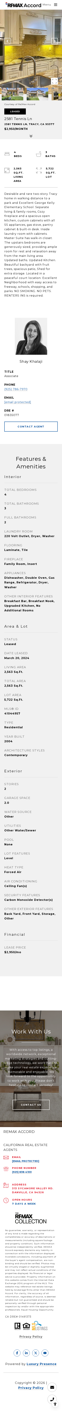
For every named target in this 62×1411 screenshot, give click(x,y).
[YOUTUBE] (45, 1353)
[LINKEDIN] (26, 1353)
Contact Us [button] (31, 1104)
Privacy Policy (31, 1336)
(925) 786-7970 (16, 389)
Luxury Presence (42, 1364)
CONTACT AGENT (31, 426)
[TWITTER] (35, 1353)
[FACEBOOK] (17, 1353)
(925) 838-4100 (22, 1172)
